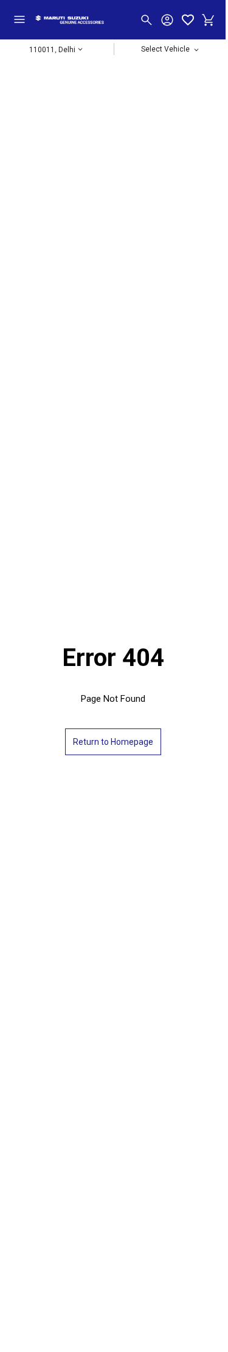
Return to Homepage (113, 742)
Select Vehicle (166, 51)
